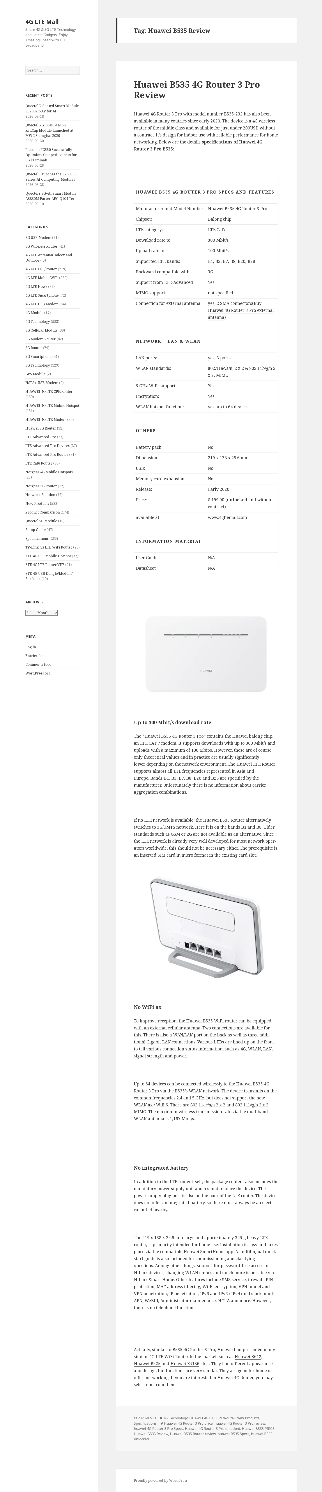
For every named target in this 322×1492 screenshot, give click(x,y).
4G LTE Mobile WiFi (41, 277)
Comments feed (38, 664)
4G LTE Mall (42, 21)
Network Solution (40, 494)
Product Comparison (42, 512)
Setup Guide (35, 529)
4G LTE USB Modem (41, 304)
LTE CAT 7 (150, 743)
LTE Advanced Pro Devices (47, 445)
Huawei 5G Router (40, 428)
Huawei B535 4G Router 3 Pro (176, 192)
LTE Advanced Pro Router (46, 454)
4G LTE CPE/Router (41, 269)
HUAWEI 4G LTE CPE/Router (49, 391)
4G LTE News (36, 286)
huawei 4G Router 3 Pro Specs (158, 1428)
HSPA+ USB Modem (41, 382)
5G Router (33, 347)
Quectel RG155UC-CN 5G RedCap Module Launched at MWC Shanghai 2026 (49, 130)
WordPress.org (38, 673)
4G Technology (37, 321)
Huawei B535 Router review (193, 1433)
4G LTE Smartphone (42, 295)
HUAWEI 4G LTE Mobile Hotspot (52, 405)
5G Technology (37, 365)
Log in (30, 647)
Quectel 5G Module (41, 521)
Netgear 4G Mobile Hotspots (49, 472)
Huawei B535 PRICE (258, 1428)
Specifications (37, 538)
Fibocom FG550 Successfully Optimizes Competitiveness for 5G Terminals (51, 154)
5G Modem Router (40, 339)
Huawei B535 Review (151, 1433)
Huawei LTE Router (255, 764)
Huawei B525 (147, 1363)
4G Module (34, 312)
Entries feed (35, 655)
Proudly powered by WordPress (161, 1480)
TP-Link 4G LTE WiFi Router (48, 547)
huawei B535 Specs (233, 1433)
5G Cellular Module (41, 330)
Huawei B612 (248, 1356)
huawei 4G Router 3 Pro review (239, 1423)
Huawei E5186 (184, 1363)
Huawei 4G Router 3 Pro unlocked (212, 1428)
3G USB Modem (38, 237)
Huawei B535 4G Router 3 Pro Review (197, 90)
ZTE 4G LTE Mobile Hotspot (48, 556)
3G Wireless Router (41, 246)
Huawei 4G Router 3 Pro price (188, 1423)
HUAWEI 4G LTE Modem (45, 419)
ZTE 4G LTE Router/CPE (44, 564)
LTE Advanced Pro (40, 437)
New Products (37, 503)
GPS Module (35, 374)
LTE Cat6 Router (38, 463)
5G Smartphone (38, 356)
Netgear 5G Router (41, 486)
